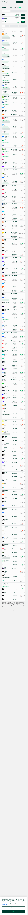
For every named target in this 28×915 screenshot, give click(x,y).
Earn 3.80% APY (5, 66)
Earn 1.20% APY (5, 73)
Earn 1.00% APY (5, 36)
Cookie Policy (5, 904)
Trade (23, 14)
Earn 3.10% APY (5, 586)
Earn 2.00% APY (5, 87)
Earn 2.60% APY (5, 127)
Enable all (13, 911)
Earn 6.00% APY (5, 156)
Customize (13, 907)
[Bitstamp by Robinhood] (5, 2)
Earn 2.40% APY (5, 183)
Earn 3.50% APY (5, 319)
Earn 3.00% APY (5, 49)
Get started (19, 2)
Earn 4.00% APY (5, 99)
